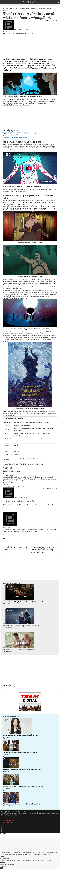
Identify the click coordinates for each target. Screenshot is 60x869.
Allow (2, 856)
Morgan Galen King (9, 486)
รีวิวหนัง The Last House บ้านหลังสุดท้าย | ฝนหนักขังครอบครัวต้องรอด (22, 769)
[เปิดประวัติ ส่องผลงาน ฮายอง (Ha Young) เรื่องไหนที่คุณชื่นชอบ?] (17, 733)
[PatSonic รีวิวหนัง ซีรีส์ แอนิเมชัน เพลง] (30, 2)
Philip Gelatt (17, 425)
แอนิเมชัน (11, 8)
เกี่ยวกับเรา (4, 818)
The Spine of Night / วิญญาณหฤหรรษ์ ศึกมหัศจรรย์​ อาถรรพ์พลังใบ (32, 422)
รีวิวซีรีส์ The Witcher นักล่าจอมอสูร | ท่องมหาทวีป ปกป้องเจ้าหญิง (21, 626)
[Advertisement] (30, 46)
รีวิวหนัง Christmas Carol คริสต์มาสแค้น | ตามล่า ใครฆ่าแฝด (20, 752)
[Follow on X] (19, 29)
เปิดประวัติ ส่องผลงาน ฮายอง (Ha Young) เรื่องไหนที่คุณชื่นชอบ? (21, 735)
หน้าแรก (6, 8)
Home (2, 817)
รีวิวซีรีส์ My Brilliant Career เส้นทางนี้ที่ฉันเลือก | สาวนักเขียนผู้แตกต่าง (23, 787)
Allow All (2, 862)
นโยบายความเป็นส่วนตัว (7, 820)
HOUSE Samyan (25, 413)
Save (1, 868)
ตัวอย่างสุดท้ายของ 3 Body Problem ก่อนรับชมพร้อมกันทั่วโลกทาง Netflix (23, 602)
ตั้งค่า (49, 854)
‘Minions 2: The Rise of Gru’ (14, 146)
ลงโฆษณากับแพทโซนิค (9, 687)
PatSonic (16, 29)
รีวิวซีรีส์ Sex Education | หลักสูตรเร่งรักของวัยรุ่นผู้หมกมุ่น (19, 650)
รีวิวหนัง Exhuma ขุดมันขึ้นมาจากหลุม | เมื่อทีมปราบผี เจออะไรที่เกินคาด (23, 804)
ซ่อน (17, 130)
